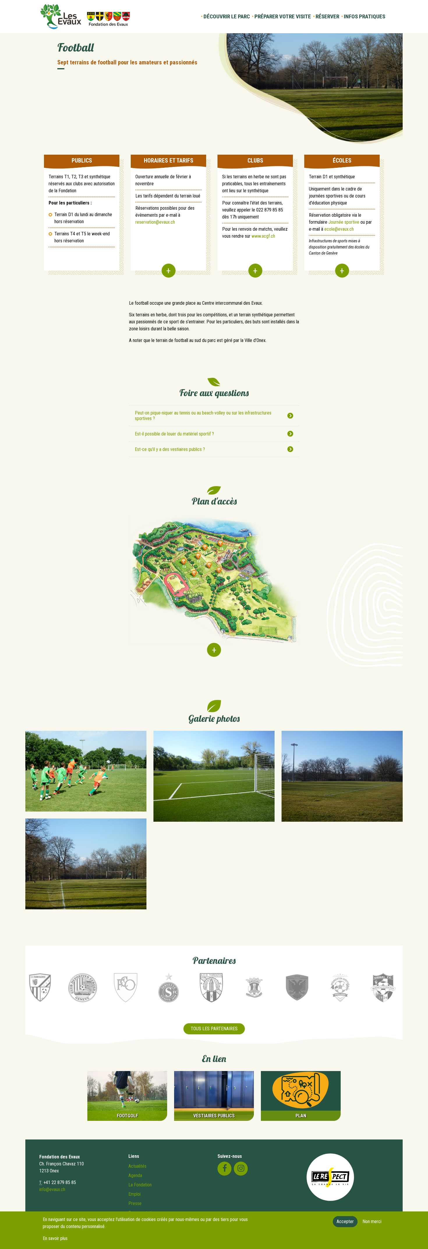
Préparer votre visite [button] (282, 16)
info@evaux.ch (52, 1189)
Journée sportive (343, 222)
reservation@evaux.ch (155, 222)
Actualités (137, 1166)
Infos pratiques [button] (364, 16)
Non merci (371, 1221)
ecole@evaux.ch (339, 229)
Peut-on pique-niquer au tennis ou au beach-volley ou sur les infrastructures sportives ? (203, 415)
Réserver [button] (327, 16)
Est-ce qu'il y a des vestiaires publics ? (170, 449)
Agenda (135, 1175)
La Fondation (140, 1185)
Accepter (345, 1221)
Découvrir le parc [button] (227, 16)
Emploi (134, 1194)
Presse (135, 1203)
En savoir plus (55, 1238)
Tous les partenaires (214, 1028)
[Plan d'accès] (214, 589)
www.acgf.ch (263, 236)
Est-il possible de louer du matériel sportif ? (174, 434)
